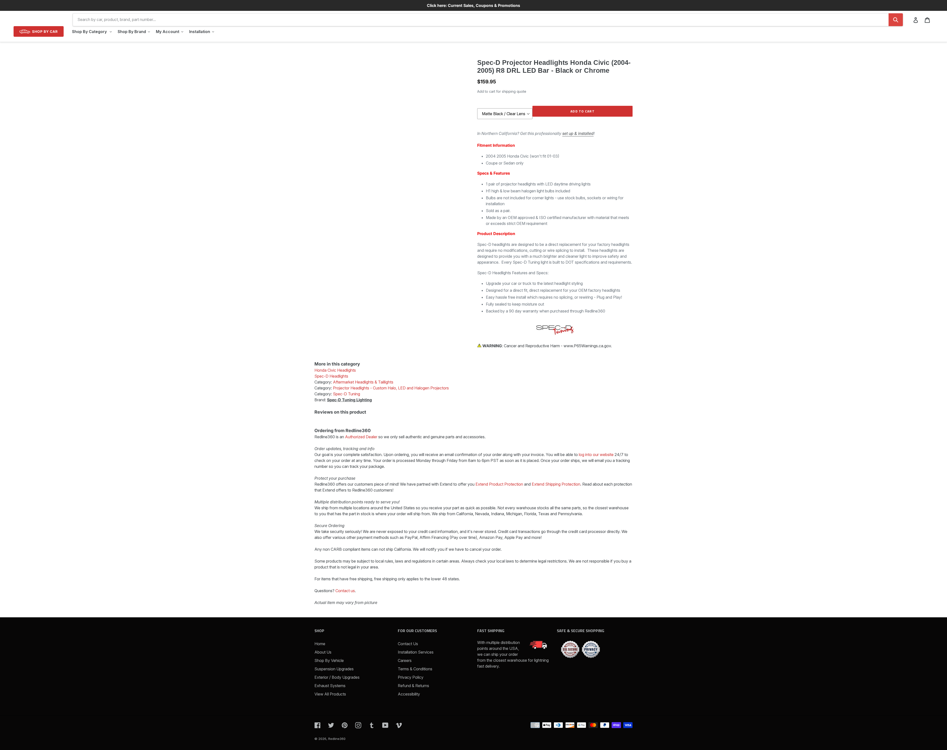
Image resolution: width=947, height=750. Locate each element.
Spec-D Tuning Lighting (349, 399)
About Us (322, 652)
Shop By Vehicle (329, 660)
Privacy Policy (410, 677)
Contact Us (408, 643)
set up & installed (578, 133)
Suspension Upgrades (334, 668)
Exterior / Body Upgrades (337, 677)
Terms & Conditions (415, 668)
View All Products (330, 694)
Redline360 (337, 739)
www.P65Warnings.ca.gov (587, 345)
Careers (405, 660)
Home (319, 643)
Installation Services (416, 652)
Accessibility (409, 694)
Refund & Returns (413, 685)
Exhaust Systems (330, 685)
